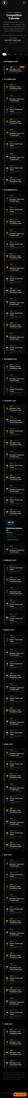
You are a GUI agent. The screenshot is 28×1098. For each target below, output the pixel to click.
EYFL (10, 54)
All (4, 54)
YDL (16, 54)
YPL (21, 54)
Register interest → (14, 539)
